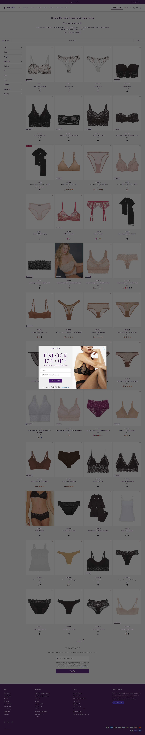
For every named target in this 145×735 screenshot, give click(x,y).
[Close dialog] (104, 348)
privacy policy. (65, 387)
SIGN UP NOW (55, 381)
